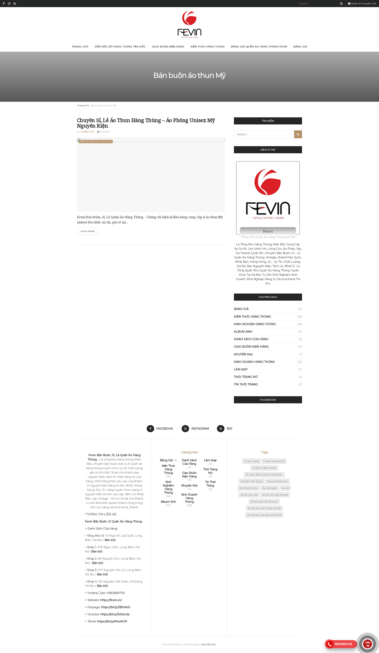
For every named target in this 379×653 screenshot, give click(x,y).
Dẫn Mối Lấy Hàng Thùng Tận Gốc (120, 46)
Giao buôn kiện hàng (168, 46)
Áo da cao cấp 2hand (275, 494)
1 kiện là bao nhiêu (264, 468)
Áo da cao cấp (249, 494)
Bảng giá (300, 46)
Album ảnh (243, 331)
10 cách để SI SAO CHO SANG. (264, 474)
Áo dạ (285, 488)
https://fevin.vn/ (111, 600)
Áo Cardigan (269, 488)
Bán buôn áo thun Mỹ (96, 141)
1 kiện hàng (251, 461)
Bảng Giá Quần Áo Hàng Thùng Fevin (259, 46)
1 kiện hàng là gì (274, 461)
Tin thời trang (246, 384)
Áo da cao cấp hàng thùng (264, 508)
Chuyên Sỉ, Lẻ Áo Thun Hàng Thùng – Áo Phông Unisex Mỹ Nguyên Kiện (146, 123)
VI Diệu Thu (87, 131)
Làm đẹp (241, 369)
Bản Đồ (97, 563)
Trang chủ (80, 46)
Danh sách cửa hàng (251, 339)
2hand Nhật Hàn (277, 481)
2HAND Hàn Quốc (252, 481)
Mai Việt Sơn (209, 644)
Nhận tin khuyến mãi (363, 3)
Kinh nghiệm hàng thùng (255, 324)
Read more (88, 231)
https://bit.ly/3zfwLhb (114, 614)
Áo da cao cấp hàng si (264, 501)
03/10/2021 (104, 131)
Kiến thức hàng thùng (208, 46)
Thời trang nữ (246, 377)
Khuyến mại (243, 354)
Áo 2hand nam (249, 488)
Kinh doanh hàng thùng (254, 362)
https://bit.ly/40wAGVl (112, 621)
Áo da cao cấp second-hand (264, 515)
